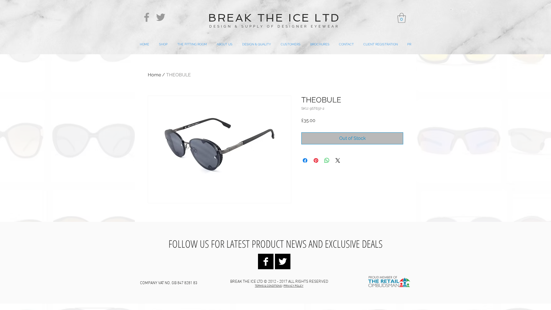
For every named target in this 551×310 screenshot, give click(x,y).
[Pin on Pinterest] (316, 160)
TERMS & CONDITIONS (268, 286)
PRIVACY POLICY (293, 286)
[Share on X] (337, 160)
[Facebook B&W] (265, 261)
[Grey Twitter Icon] (161, 17)
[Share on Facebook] (305, 160)
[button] (401, 18)
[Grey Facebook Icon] (147, 17)
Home (154, 75)
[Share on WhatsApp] (326, 160)
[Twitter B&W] (282, 261)
